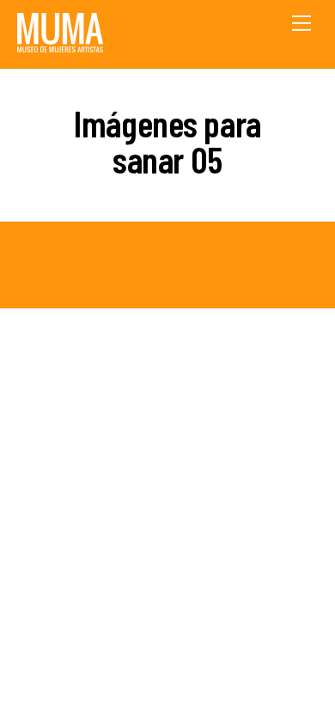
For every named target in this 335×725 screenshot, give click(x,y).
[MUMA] (60, 46)
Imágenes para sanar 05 (167, 140)
